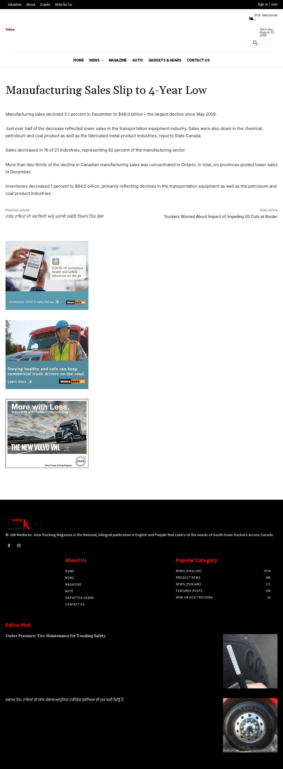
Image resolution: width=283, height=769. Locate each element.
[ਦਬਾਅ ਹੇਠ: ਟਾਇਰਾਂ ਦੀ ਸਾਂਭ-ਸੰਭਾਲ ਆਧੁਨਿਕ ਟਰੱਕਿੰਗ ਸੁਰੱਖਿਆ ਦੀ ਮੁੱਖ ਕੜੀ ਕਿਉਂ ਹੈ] (250, 725)
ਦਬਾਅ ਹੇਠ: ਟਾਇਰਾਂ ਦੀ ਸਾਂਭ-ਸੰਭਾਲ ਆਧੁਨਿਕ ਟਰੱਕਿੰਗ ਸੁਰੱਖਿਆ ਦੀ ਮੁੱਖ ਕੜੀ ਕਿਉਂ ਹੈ (65, 700)
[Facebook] (9, 545)
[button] (255, 43)
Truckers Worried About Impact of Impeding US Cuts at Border (220, 216)
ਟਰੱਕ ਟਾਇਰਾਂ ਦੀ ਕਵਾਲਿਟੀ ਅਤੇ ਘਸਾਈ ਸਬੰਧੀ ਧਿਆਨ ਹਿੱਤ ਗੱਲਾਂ (55, 216)
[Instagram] (18, 545)
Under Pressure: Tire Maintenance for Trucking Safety (56, 636)
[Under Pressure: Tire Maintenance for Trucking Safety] (250, 661)
